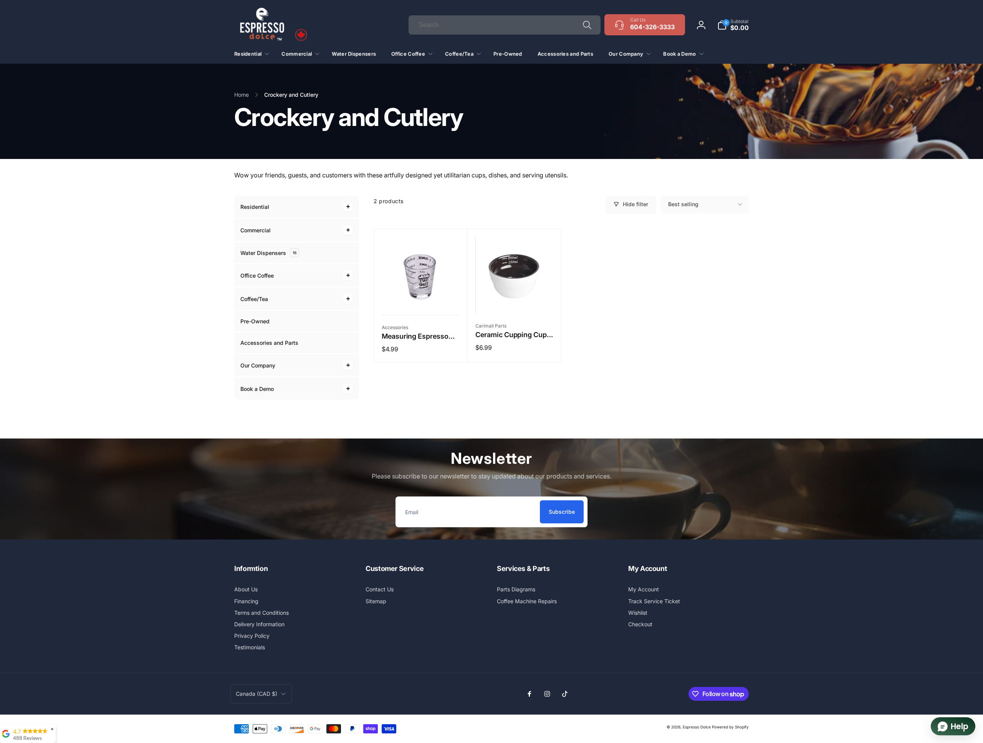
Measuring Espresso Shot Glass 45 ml (415, 336)
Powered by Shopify (730, 727)
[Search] (587, 25)
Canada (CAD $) (256, 693)
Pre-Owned (255, 321)
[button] (733, 25)
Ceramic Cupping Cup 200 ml (511, 335)
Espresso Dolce (697, 727)
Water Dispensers (268, 253)
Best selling (683, 204)
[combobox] (505, 25)
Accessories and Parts (269, 342)
